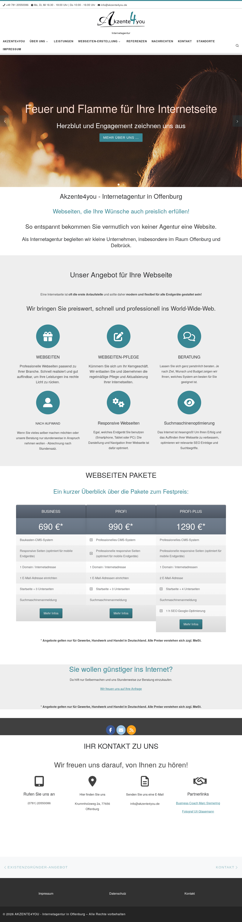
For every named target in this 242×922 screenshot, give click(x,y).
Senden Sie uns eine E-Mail (145, 794)
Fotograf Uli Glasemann (198, 811)
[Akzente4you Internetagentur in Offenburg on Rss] (131, 730)
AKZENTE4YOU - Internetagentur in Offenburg (50, 914)
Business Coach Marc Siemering (198, 803)
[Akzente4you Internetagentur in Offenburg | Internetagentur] (121, 19)
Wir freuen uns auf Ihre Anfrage (121, 688)
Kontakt (190, 893)
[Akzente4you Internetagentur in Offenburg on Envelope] (121, 730)
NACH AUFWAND (48, 423)
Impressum (46, 893)
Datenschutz (117, 893)
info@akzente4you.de (145, 803)
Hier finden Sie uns (92, 794)
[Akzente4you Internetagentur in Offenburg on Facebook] (110, 730)
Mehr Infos (51, 613)
